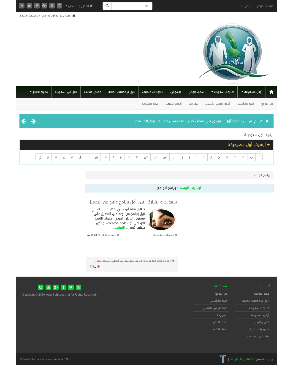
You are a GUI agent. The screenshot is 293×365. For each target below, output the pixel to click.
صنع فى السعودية (66, 91)
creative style (165, 261)
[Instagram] (59, 6)
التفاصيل (119, 228)
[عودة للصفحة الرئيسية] (233, 52)
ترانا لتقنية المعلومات (242, 359)
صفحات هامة (219, 286)
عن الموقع (267, 103)
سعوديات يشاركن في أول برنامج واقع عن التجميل (132, 202)
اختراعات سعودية (223, 91)
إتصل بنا (245, 5)
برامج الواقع (142, 261)
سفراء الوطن (196, 91)
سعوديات (129, 261)
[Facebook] (37, 6)
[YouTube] (52, 6)
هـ (55, 157)
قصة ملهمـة (261, 293)
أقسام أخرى (262, 286)
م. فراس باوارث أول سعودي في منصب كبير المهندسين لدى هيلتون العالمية (195, 121)
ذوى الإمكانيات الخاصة (121, 91)
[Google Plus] (45, 6)
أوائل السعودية (252, 91)
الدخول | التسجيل (78, 5)
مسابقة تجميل (102, 261)
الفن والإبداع (261, 322)
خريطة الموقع (265, 5)
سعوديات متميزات (152, 91)
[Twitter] (30, 6)
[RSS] (22, 6)
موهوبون (176, 91)
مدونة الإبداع (40, 91)
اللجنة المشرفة (150, 103)
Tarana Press (44, 359)
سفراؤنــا (193, 103)
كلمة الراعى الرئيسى (217, 103)
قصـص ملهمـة (92, 91)
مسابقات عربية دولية (163, 235)
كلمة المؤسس (245, 103)
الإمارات (153, 261)
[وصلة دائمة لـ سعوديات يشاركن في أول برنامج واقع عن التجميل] (161, 219)
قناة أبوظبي (117, 261)
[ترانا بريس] (223, 359)
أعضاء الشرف (174, 103)
